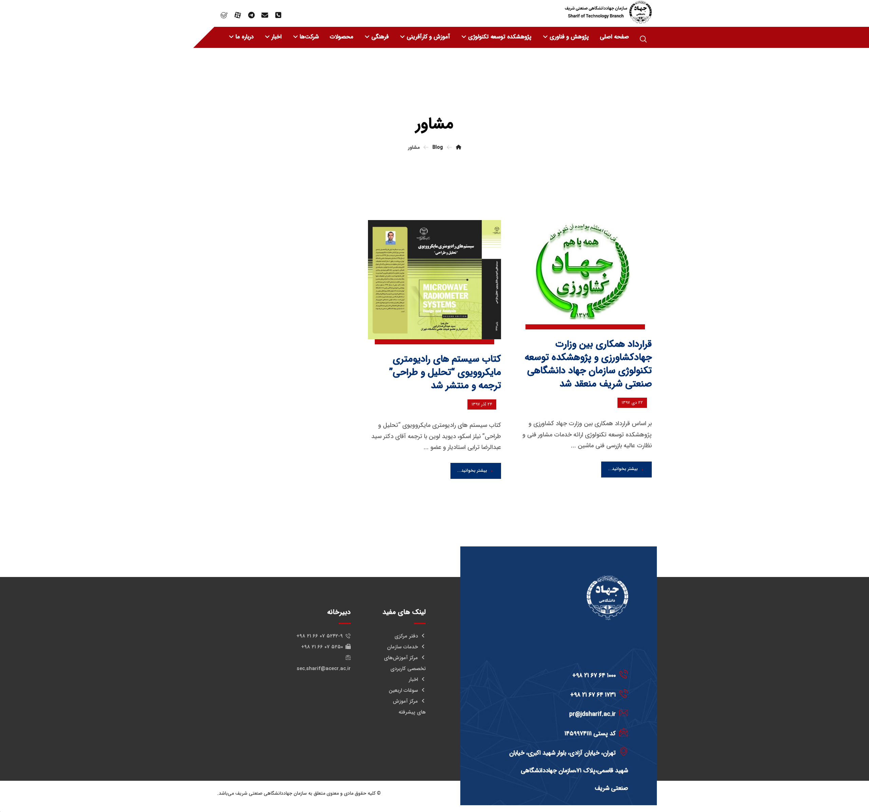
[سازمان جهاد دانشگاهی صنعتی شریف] (608, 12)
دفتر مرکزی (406, 636)
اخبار (413, 679)
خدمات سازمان (402, 647)
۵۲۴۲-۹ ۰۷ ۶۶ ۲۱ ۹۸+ (319, 636)
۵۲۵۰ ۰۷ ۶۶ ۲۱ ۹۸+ (322, 647)
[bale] (224, 15)
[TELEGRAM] (251, 15)
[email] (265, 15)
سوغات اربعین (403, 690)
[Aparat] (237, 15)
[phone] (278, 15)
